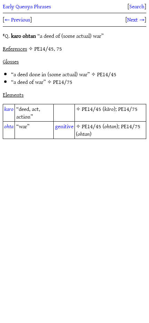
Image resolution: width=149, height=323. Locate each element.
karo (9, 109)
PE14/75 (62, 82)
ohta (9, 126)
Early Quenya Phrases (27, 6)
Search (136, 6)
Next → (135, 19)
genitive (64, 126)
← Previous (17, 19)
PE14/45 (106, 74)
